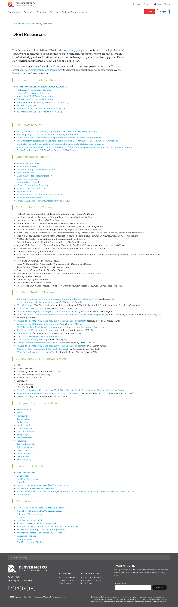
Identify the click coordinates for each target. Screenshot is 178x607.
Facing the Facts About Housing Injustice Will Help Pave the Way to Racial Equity (57, 131)
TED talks (21, 396)
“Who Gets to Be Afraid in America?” (35, 352)
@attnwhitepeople (26, 431)
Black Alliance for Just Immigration (34, 176)
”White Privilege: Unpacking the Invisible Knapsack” (43, 349)
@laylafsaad (22, 450)
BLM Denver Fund (26, 172)
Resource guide (24, 539)
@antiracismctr (24, 437)
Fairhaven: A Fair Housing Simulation (35, 90)
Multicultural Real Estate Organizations (36, 96)
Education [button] (42, 12)
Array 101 (21, 517)
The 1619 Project (25, 333)
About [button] (85, 12)
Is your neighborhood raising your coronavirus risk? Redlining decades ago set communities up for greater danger (74, 147)
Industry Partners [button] (71, 12)
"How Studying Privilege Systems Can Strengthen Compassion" (48, 393)
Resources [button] (29, 12)
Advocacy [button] (55, 12)
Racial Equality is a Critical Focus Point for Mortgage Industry (47, 134)
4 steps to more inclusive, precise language (38, 302)
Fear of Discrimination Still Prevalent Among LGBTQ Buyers (46, 150)
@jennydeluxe (23, 419)
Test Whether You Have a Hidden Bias (35, 99)
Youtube (32, 588)
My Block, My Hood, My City (31, 188)
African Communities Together (32, 185)
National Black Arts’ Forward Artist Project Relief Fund (43, 201)
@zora (19, 412)
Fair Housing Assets (26, 105)
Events (148, 4)
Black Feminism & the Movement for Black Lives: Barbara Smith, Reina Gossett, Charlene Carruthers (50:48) (70, 390)
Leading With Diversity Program (33, 93)
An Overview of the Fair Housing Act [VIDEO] (39, 112)
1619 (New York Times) (28, 479)
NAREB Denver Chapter (28, 163)
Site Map (23, 557)
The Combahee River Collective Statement (38, 336)
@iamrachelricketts (26, 444)
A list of (20, 511)
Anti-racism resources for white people (36, 523)
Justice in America (26, 472)
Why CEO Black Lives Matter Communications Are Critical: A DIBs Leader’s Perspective (61, 314)
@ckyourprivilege (25, 447)
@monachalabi (24, 409)
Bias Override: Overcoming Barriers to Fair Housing (42, 102)
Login (163, 11)
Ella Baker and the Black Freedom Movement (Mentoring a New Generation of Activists (60, 327)
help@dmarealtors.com (21, 581)
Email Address (121, 583)
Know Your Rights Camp (29, 197)
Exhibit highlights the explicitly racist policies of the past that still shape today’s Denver (60, 144)
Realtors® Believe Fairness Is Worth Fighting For (41, 108)
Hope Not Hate (24, 191)
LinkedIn (25, 588)
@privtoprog (23, 422)
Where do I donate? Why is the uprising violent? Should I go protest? (51, 321)
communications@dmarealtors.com (39, 69)
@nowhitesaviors (25, 453)
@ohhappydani (24, 428)
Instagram (18, 588)
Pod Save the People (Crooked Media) (115, 491)
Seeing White (23, 494)
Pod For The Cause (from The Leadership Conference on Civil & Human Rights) (56, 491)
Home (15, 23)
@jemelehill (22, 416)
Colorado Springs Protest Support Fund (36, 169)
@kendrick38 (23, 456)
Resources (26, 23)
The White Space (25, 305)
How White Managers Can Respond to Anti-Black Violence (46, 311)
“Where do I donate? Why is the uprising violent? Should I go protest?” (51, 346)
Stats (159, 4)
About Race (22, 482)
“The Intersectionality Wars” (30, 339)
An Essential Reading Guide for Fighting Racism (41, 529)
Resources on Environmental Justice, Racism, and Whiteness (47, 526)
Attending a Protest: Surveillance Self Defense (39, 532)
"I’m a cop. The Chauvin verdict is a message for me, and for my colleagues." (55, 299)
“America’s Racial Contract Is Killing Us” (36, 324)
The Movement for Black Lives (32, 542)
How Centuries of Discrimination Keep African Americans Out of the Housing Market (59, 137)
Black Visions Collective (29, 179)
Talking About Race (26, 536)
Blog (168, 4)
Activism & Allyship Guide (29, 514)
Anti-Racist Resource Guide (30, 520)
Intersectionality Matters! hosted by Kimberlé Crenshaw (44, 485)
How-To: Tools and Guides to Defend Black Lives (41, 508)
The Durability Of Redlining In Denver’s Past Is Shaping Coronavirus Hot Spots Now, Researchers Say (67, 141)
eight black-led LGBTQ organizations (43, 511)
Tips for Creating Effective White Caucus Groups (41, 342)
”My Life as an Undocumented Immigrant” (38, 330)
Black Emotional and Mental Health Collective (39, 194)
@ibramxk (21, 441)
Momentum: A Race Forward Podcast (35, 488)
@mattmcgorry (24, 459)
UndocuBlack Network (28, 182)
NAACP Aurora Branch (28, 166)
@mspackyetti (23, 434)
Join (149, 11)
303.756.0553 (17, 577)
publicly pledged (75, 50)
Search (137, 4)
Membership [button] (14, 12)
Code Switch (23, 476)
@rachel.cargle (24, 425)
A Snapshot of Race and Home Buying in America (42, 87)
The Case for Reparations (30, 308)
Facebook (11, 588)
